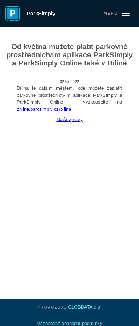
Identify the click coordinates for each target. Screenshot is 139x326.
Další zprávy (70, 119)
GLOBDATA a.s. (85, 307)
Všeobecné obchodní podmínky (69, 323)
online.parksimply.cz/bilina (44, 109)
